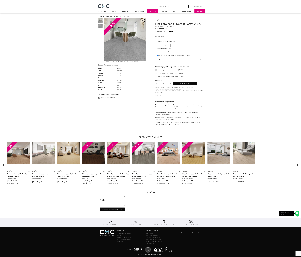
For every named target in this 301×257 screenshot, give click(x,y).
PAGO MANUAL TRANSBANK (153, 239)
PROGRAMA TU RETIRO (152, 235)
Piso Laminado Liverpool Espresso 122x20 (142, 175)
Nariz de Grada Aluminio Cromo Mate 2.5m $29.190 (171, 76)
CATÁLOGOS (120, 241)
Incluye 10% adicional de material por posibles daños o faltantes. (174, 55)
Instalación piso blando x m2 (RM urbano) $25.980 (170, 70)
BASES (119, 235)
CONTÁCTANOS (150, 243)
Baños (114, 11)
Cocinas (125, 11)
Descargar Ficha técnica (107, 97)
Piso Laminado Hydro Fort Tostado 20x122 (17, 175)
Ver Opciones (18, 186)
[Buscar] (184, 6)
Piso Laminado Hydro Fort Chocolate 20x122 (93, 175)
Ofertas (153, 11)
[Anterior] (3, 165)
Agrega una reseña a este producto (112, 209)
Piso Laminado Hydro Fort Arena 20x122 (218, 175)
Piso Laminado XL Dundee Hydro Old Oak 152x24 (118, 175)
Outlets (200, 11)
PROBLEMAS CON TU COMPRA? (154, 241)
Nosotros (102, 11)
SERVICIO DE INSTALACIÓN (153, 237)
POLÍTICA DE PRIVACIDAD (124, 239)
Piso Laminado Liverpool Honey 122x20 (243, 175)
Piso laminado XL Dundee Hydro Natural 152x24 (168, 175)
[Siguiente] (297, 165)
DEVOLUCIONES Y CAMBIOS (124, 237)
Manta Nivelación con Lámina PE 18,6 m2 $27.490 (170, 73)
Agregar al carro (185, 83)
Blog (174, 11)
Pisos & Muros (139, 11)
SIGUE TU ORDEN (150, 233)
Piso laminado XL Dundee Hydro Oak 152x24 (193, 175)
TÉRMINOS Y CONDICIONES (124, 233)
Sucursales (186, 11)
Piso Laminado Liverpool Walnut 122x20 (42, 175)
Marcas (164, 11)
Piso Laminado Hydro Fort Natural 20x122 (68, 175)
